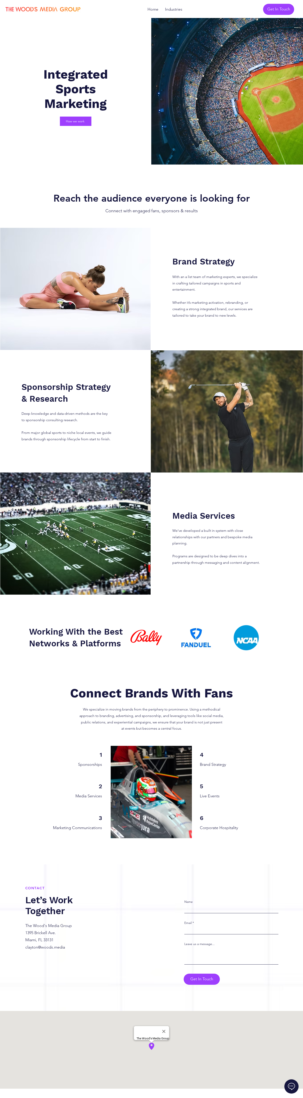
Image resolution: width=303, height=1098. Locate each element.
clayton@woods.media (45, 947)
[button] (174, 9)
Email (188, 922)
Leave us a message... (199, 943)
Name (188, 901)
